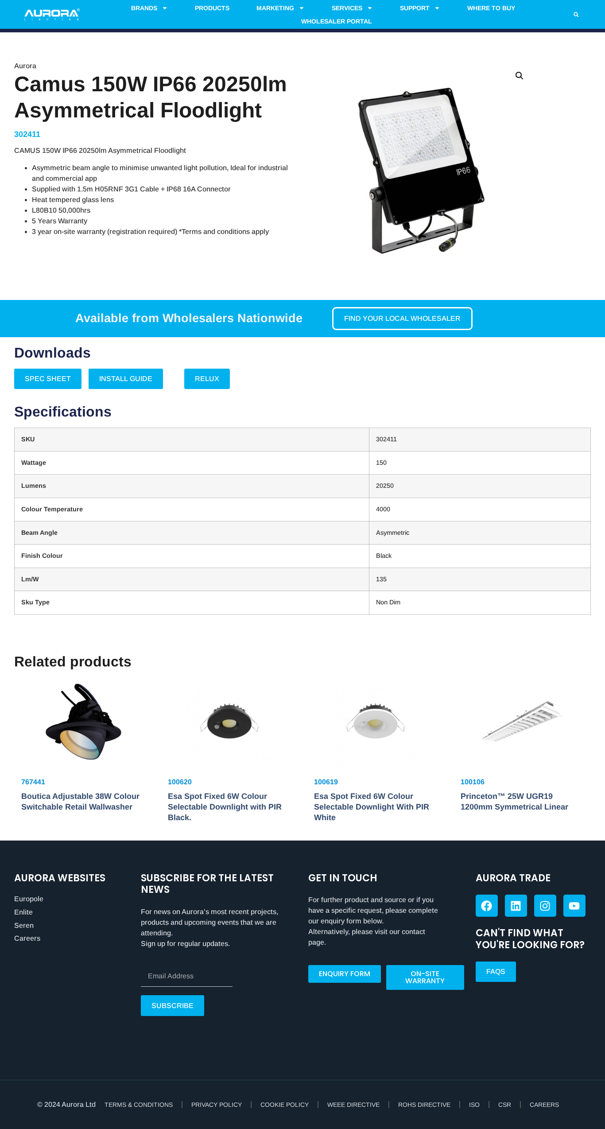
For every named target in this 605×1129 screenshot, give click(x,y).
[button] (576, 14)
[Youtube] (574, 906)
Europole (28, 899)
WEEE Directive (353, 1104)
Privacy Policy (216, 1104)
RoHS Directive (424, 1104)
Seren (24, 925)
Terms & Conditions (139, 1104)
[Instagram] (545, 906)
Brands (144, 8)
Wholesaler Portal (336, 21)
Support (415, 8)
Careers (27, 938)
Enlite (23, 912)
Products (212, 8)
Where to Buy (491, 8)
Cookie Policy (284, 1104)
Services (347, 8)
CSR (504, 1104)
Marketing (275, 8)
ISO (474, 1104)
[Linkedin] (516, 906)
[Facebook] (487, 906)
